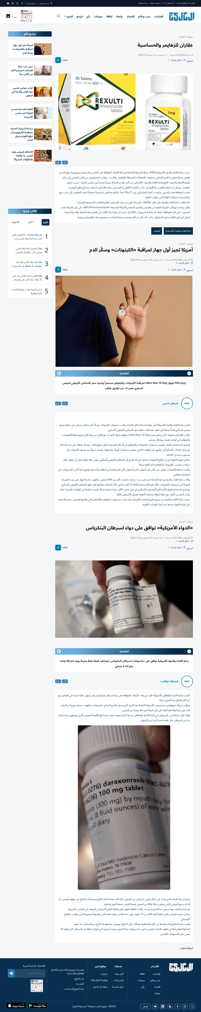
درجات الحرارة (143, 3)
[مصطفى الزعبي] (187, 403)
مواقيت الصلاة (155, 3)
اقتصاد (130, 16)
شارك (65, 60)
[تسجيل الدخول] (51, 3)
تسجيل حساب (31, 3)
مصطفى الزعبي (170, 403)
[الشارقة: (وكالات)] (187, 681)
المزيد (69, 16)
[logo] (182, 17)
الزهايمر (156, 230)
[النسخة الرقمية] (26, 17)
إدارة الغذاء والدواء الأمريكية (178, 230)
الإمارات (158, 16)
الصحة (182, 37)
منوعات (98, 16)
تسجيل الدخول (44, 3)
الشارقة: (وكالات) (169, 681)
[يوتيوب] (8, 3)
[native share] (58, 60)
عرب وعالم (144, 16)
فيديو (80, 16)
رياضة (119, 16)
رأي (88, 16)
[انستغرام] (13, 3)
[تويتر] (17, 3)
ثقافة (109, 16)
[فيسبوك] (22, 3)
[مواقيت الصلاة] (8, 17)
